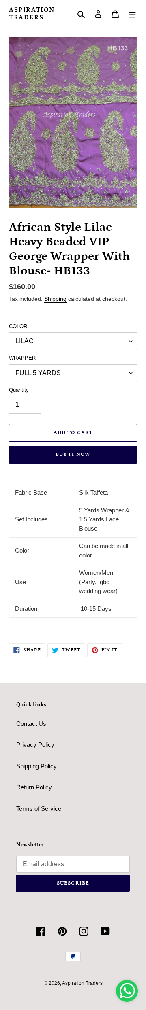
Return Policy (34, 787)
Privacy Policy (35, 744)
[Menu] (132, 14)
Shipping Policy (36, 766)
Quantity (19, 390)
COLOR (18, 326)
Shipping (55, 299)
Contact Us (31, 723)
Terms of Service (38, 808)
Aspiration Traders (32, 13)
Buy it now (73, 454)
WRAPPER (22, 358)
